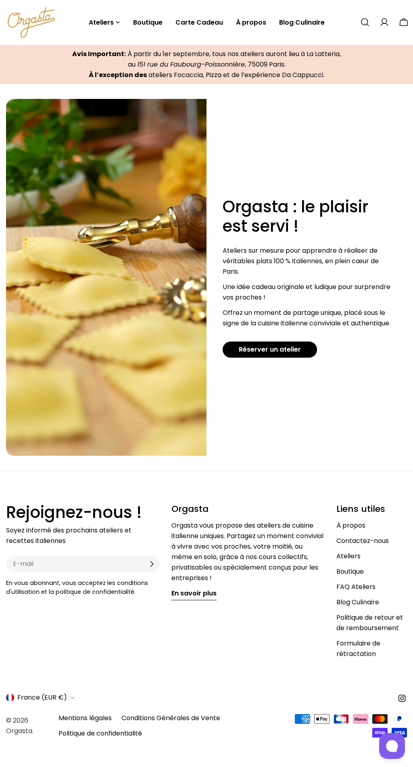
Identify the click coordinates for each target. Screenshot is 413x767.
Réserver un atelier (270, 349)
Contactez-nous (362, 540)
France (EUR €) (42, 697)
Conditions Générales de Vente (170, 718)
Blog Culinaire (357, 602)
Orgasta (19, 731)
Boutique (350, 571)
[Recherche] (365, 22)
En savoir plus (194, 593)
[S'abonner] (152, 564)
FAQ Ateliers (355, 586)
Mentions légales (85, 718)
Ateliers (348, 556)
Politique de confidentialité (100, 733)
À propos (350, 525)
